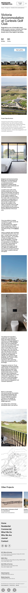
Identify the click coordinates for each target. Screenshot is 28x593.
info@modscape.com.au (7, 574)
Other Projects (7, 487)
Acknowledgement (5, 585)
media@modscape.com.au (8, 578)
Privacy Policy (12, 585)
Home (2, 7)
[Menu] (26, 3)
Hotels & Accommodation (17, 7)
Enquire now (20, 3)
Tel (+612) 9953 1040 (6, 561)
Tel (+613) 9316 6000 (6, 555)
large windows (13, 341)
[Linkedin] (6, 545)
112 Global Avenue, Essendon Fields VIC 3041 (13, 554)
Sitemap (17, 585)
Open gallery (19, 50)
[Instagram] (2, 545)
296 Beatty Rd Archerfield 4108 (9, 565)
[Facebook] (9, 545)
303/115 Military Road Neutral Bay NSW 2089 (13, 560)
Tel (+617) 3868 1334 (6, 567)
